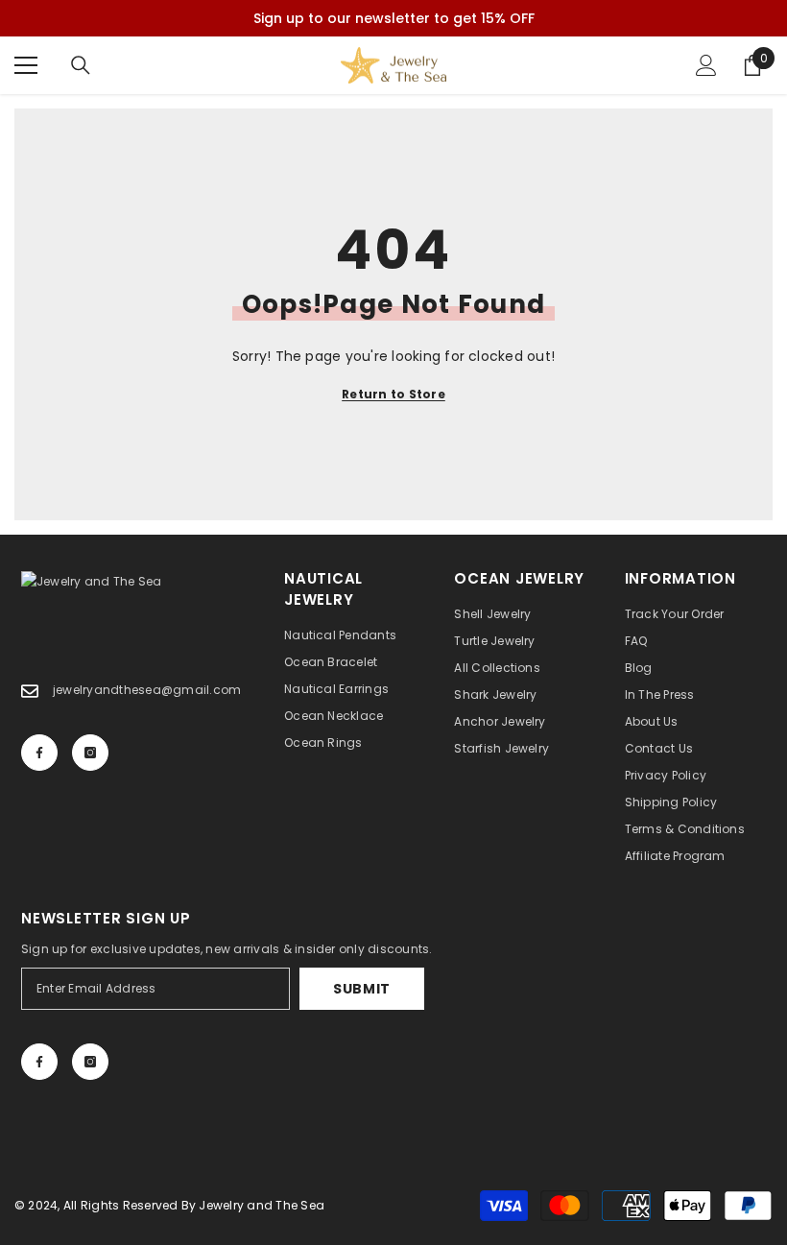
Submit (362, 988)
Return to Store (393, 394)
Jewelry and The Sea (261, 1205)
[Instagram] (90, 752)
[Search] (80, 65)
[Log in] (706, 65)
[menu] (25, 65)
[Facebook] (39, 752)
